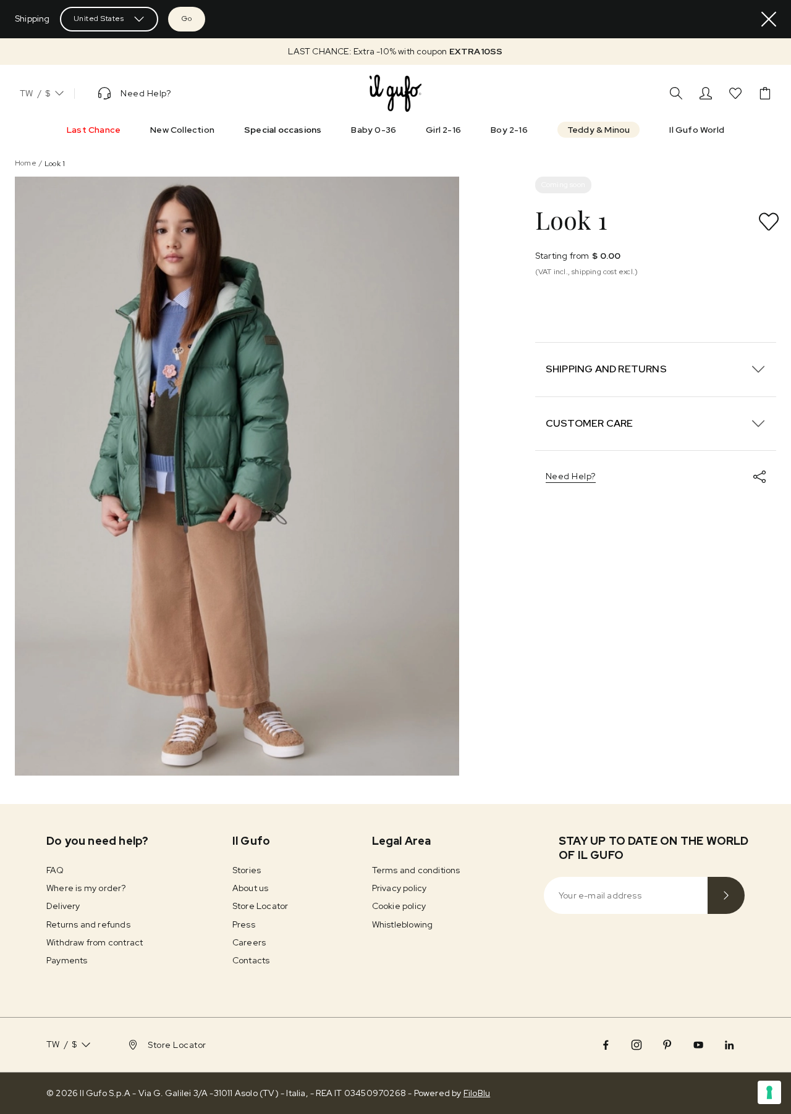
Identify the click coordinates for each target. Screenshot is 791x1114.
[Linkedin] (729, 1044)
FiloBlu (476, 1093)
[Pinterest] (667, 1044)
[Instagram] (636, 1044)
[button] (395, 51)
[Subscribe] (726, 895)
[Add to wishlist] (768, 222)
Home (25, 163)
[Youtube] (698, 1044)
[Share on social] (759, 477)
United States (99, 18)
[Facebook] (605, 1044)
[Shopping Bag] (765, 93)
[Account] (706, 93)
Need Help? (571, 476)
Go (187, 18)
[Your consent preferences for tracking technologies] (769, 1092)
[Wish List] (735, 93)
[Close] (769, 19)
